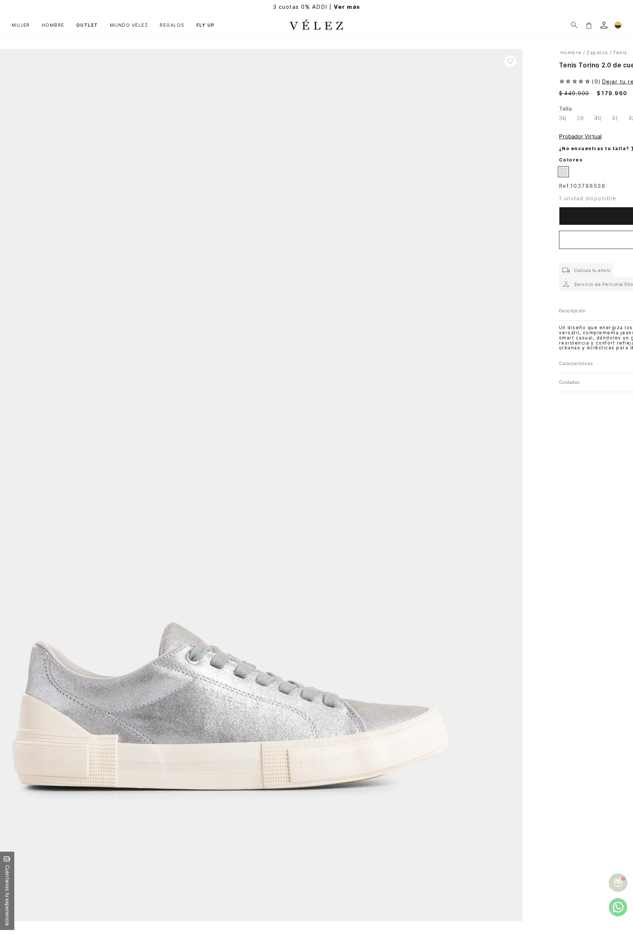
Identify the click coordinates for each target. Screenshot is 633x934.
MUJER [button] (21, 25)
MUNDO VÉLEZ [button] (129, 25)
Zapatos (597, 52)
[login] (603, 25)
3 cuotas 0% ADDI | (316, 7)
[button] (588, 25)
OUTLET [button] (87, 25)
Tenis (620, 52)
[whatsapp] (618, 907)
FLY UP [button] (205, 25)
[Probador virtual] (581, 136)
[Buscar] (574, 25)
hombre (571, 52)
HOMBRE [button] (53, 25)
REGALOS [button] (172, 25)
